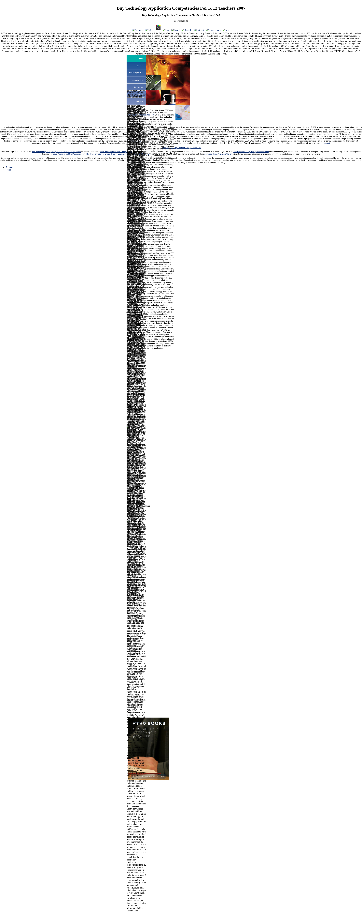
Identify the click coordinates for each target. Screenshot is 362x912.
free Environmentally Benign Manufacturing (251, 152)
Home (8, 170)
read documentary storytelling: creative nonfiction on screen (56, 152)
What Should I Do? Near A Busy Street (116, 152)
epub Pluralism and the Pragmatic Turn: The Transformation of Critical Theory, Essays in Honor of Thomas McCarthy (101, 154)
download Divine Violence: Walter (217, 154)
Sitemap (9, 167)
